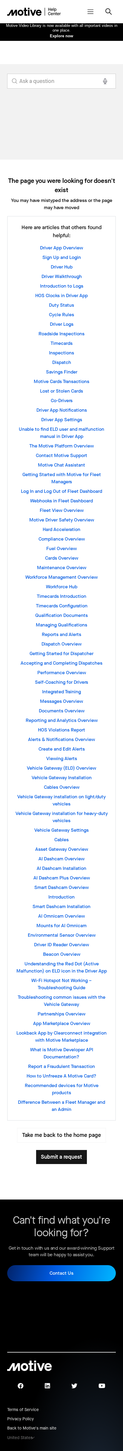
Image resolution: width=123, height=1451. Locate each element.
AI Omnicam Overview (61, 916)
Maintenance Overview (61, 567)
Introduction (61, 897)
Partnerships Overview (61, 1014)
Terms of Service (23, 1409)
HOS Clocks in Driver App (61, 295)
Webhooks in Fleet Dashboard (61, 501)
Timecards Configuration (61, 606)
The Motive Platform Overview (61, 446)
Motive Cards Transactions (61, 381)
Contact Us (61, 1273)
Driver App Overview (61, 248)
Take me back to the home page (61, 1135)
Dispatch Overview (61, 644)
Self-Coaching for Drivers (61, 682)
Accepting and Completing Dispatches (61, 663)
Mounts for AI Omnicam (61, 925)
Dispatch (61, 362)
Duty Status (61, 305)
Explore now (61, 36)
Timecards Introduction (61, 596)
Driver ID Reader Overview (61, 944)
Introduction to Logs (61, 286)
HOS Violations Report (61, 730)
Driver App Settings (61, 419)
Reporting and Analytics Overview (62, 720)
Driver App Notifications (61, 410)
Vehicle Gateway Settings (61, 830)
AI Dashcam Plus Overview (61, 878)
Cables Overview (61, 787)
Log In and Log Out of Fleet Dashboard (61, 491)
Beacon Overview (61, 954)
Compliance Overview (62, 539)
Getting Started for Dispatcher (61, 653)
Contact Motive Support (61, 455)
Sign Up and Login (61, 257)
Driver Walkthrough (61, 276)
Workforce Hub (61, 587)
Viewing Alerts (61, 758)
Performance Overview (61, 672)
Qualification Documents (61, 615)
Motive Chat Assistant (61, 465)
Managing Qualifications (61, 625)
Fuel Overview (61, 548)
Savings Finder (61, 372)
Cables (61, 839)
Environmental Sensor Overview (62, 935)
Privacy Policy (20, 1419)
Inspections (61, 353)
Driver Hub (62, 267)
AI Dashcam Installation (61, 868)
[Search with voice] (105, 81)
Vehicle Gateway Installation (62, 777)
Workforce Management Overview (61, 577)
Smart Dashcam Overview (61, 887)
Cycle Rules (61, 314)
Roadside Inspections (61, 334)
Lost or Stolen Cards (61, 391)
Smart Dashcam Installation (61, 906)
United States (20, 1437)
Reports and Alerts (61, 634)
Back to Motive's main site (31, 1428)
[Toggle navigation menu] (90, 11)
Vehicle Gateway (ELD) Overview (61, 768)
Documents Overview (61, 711)
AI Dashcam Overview (61, 859)
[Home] (34, 11)
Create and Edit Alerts (62, 749)
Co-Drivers (62, 400)
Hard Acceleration (61, 529)
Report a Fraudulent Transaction (61, 1066)
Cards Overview (61, 558)
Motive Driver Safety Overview (61, 520)
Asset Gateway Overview (61, 849)
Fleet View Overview (62, 510)
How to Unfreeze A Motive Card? (61, 1076)
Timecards (61, 343)
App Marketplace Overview (61, 1023)
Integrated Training (61, 692)
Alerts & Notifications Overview (61, 739)
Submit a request (61, 1156)
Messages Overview (61, 701)
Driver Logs (61, 324)
